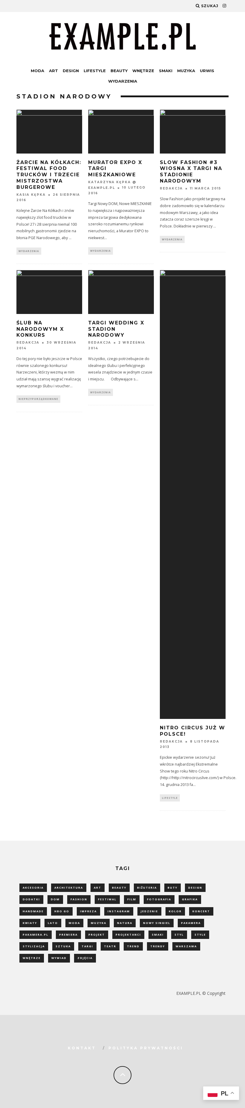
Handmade (33, 911)
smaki (158, 935)
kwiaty (30, 923)
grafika (190, 899)
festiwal (107, 899)
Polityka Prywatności (145, 1048)
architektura (68, 888)
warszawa (186, 946)
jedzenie (149, 911)
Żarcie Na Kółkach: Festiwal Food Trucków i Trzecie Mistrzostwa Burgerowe (48, 175)
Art (53, 70)
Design (71, 70)
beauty (119, 888)
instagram (119, 911)
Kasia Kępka (31, 195)
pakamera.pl (35, 935)
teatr (110, 946)
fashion (79, 899)
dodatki (31, 899)
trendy (157, 946)
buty (172, 888)
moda (74, 923)
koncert (201, 911)
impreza (88, 911)
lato (53, 923)
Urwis (207, 70)
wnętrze (32, 958)
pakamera (191, 923)
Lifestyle (95, 70)
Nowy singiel (156, 923)
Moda (37, 70)
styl (179, 935)
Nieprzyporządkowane (38, 398)
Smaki (165, 70)
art (97, 888)
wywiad (59, 958)
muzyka (98, 923)
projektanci (128, 935)
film (131, 899)
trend (133, 946)
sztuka (63, 946)
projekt (96, 935)
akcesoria (33, 888)
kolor (175, 911)
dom (55, 899)
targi (87, 946)
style (200, 935)
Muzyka (186, 70)
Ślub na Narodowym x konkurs (40, 329)
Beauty (119, 70)
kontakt (82, 1048)
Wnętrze (143, 70)
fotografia (159, 899)
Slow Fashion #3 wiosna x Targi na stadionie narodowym (191, 172)
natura (124, 923)
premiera (68, 935)
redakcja (171, 188)
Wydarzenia (122, 81)
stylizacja (34, 946)
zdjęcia (85, 958)
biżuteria (147, 888)
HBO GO (61, 911)
